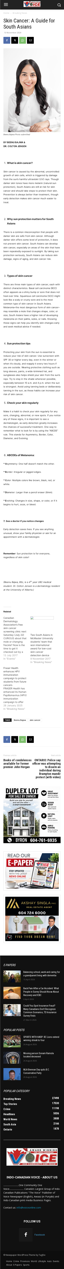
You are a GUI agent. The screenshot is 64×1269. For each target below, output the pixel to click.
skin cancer (35, 720)
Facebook (39, 1234)
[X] (14, 40)
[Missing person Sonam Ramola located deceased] (12, 1057)
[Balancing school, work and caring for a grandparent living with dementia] (12, 976)
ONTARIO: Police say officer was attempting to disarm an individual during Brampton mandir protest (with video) (46, 769)
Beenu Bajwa (20, 720)
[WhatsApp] (22, 40)
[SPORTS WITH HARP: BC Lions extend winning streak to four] (12, 1041)
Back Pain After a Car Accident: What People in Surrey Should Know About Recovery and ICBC (41, 991)
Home (6, 13)
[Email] (30, 40)
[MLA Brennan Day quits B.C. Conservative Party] (12, 1074)
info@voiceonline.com (29, 1207)
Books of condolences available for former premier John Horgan (17, 764)
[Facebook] (6, 40)
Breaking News (20, 13)
